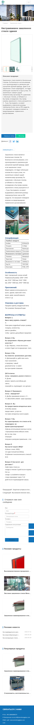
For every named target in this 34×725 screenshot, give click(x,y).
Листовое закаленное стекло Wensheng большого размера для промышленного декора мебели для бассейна (17, 593)
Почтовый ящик (9, 513)
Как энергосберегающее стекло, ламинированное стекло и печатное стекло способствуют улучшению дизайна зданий (11, 635)
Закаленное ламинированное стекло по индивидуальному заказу (17, 615)
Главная (5, 23)
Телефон (7, 519)
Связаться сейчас (9, 136)
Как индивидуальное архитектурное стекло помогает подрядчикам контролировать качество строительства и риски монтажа (11, 632)
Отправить (12, 540)
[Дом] (3, 2)
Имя (6, 508)
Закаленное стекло (15, 23)
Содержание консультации (13, 524)
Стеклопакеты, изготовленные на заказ (17, 693)
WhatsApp (21, 136)
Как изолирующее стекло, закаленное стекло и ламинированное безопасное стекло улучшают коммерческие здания (11, 638)
